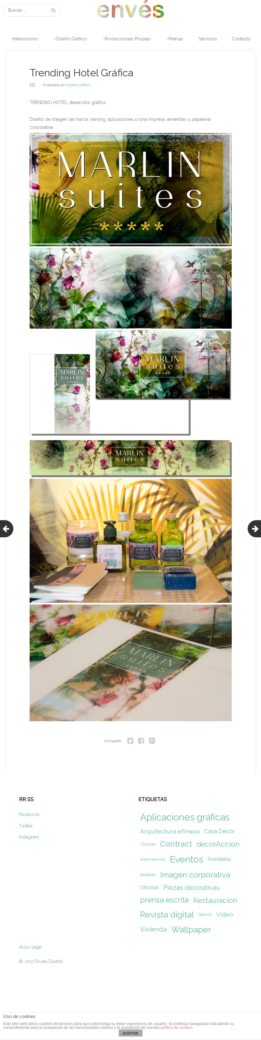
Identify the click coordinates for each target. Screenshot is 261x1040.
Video (224, 914)
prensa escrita (164, 900)
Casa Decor (219, 831)
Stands (205, 914)
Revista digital (167, 914)
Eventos (186, 859)
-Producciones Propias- (127, 38)
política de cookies (176, 1027)
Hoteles (148, 874)
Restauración (215, 900)
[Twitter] (130, 741)
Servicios (208, 38)
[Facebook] (141, 741)
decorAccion (218, 844)
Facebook (29, 814)
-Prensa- (175, 38)
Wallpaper (191, 929)
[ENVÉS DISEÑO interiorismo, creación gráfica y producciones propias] (130, 9)
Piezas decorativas (191, 887)
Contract (176, 843)
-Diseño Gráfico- (71, 38)
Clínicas (148, 844)
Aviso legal (30, 947)
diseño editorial (152, 859)
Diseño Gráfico (78, 85)
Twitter (26, 825)
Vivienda (153, 929)
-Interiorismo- (25, 38)
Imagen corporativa (195, 874)
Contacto (241, 38)
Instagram (29, 837)
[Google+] (151, 741)
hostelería (219, 859)
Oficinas (149, 887)
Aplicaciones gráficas (184, 817)
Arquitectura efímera (170, 831)
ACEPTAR (130, 1033)
